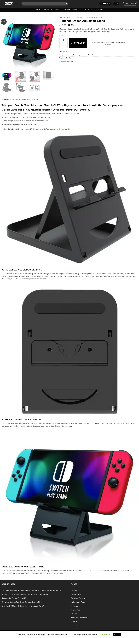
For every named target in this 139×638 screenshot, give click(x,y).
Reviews (74, 614)
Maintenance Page (78, 602)
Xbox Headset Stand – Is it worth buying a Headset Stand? (23, 606)
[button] (116, 3)
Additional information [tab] (21, 99)
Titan (86, 9)
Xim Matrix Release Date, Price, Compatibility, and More (22, 602)
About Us (74, 625)
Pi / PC (75, 9)
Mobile (67, 9)
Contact (74, 590)
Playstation (47, 9)
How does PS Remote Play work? (14, 598)
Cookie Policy (76, 594)
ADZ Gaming (77, 17)
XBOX (38, 9)
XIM (80, 9)
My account (75, 606)
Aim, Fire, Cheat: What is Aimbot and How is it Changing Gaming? (25, 594)
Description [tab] (6, 99)
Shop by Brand (97, 9)
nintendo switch (67, 58)
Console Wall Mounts (93, 17)
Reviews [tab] (35, 99)
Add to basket (78, 43)
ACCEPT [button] (116, 634)
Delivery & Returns (78, 598)
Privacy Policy (76, 610)
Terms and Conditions (79, 618)
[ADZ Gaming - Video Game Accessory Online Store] (10, 4)
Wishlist (74, 622)
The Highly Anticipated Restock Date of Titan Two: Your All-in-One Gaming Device (31, 590)
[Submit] (66, 4)
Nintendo (58, 9)
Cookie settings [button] (105, 634)
